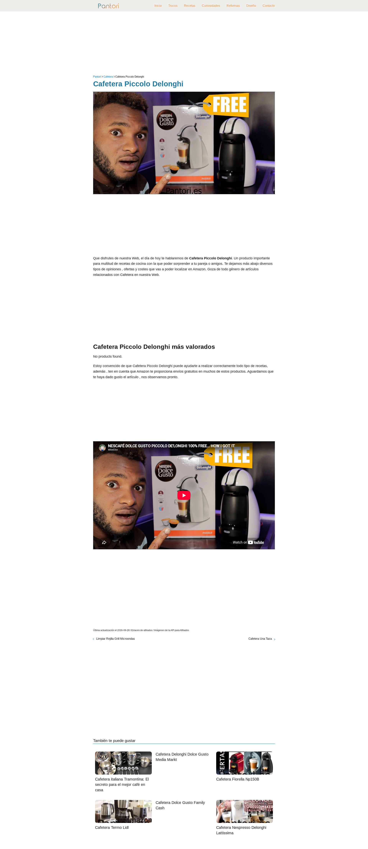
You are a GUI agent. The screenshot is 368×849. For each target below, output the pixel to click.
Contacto (269, 5)
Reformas (233, 5)
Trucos (172, 5)
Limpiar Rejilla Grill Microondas (115, 638)
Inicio (158, 5)
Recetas (189, 5)
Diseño (251, 5)
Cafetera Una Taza (260, 638)
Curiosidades (211, 5)
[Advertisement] (184, 44)
